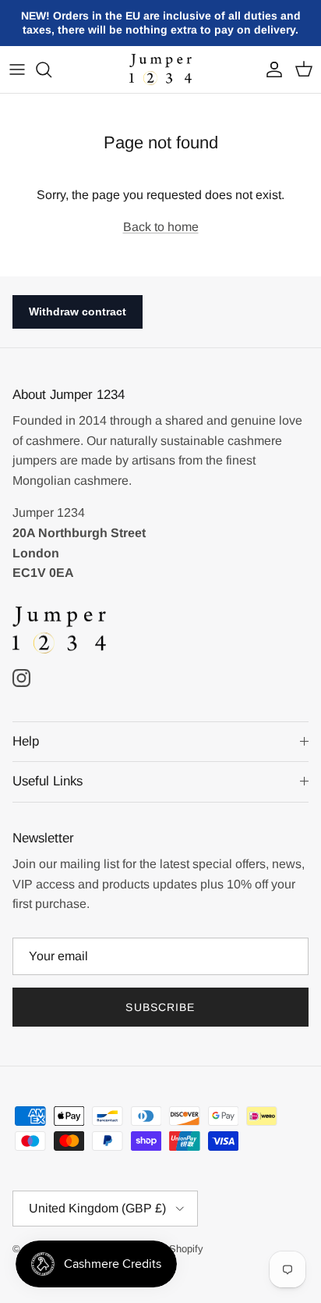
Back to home (161, 226)
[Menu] (17, 69)
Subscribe (160, 1007)
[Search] (51, 69)
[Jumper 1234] (160, 70)
